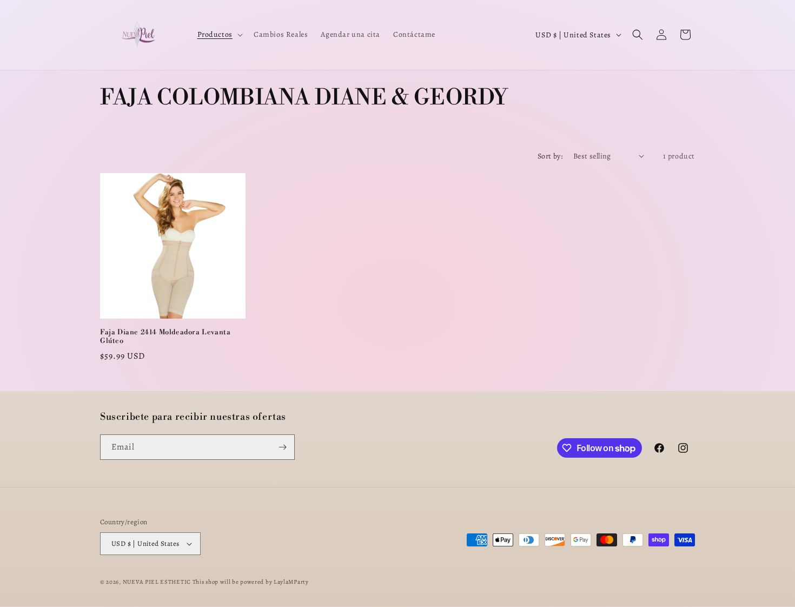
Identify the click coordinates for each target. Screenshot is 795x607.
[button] (219, 34)
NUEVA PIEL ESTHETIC (157, 582)
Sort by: (550, 156)
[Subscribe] (282, 447)
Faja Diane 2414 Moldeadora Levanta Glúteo (165, 337)
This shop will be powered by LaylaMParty (251, 582)
